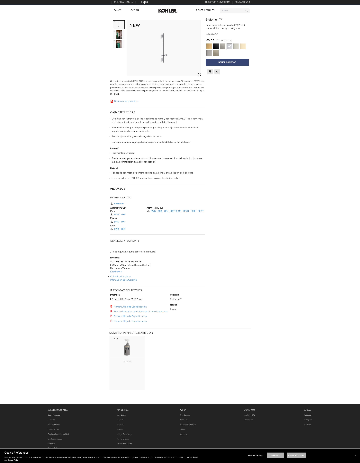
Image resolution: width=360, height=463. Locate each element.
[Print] (210, 71)
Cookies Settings (54, 448)
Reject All (275, 455)
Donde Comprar (227, 62)
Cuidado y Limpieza (120, 277)
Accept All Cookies (296, 455)
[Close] (355, 455)
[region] (180, 455)
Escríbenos (116, 272)
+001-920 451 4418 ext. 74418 (125, 262)
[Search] (247, 10)
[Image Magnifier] (199, 74)
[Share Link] (217, 71)
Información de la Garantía (123, 280)
